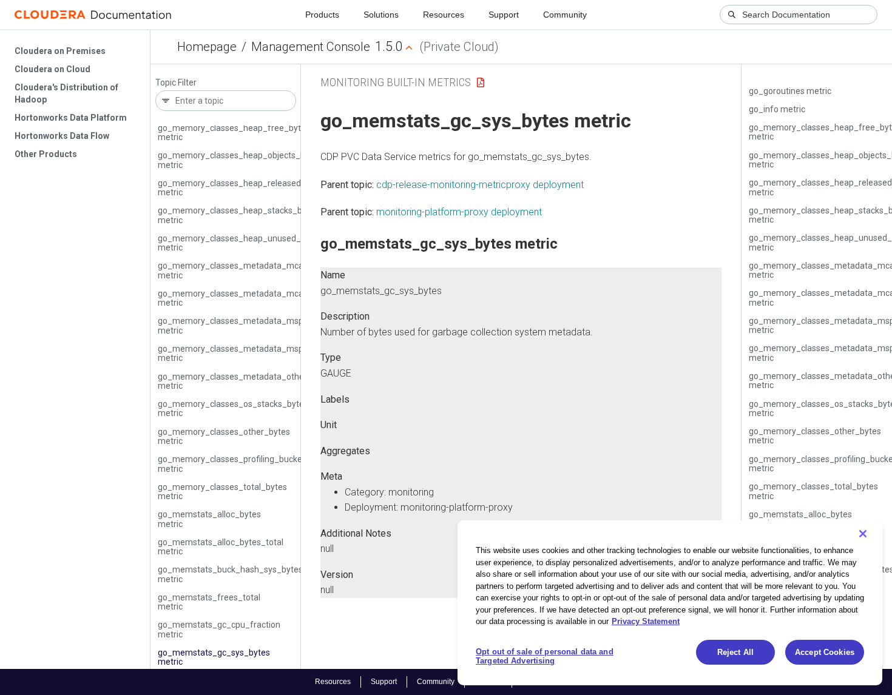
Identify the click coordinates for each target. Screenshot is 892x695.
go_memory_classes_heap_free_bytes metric (234, 132)
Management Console (310, 46)
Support (503, 14)
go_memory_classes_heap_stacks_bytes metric (238, 215)
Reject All (735, 652)
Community (565, 14)
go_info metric (777, 109)
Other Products (46, 154)
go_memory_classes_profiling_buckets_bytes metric (247, 463)
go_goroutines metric (790, 91)
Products (322, 14)
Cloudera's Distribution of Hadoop (66, 93)
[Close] (863, 533)
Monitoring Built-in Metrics (395, 82)
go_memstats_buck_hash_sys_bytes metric (230, 574)
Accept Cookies (824, 652)
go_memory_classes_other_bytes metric (224, 436)
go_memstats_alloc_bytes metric (209, 518)
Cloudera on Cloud (52, 69)
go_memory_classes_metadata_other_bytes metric (245, 381)
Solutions (381, 14)
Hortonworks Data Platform (71, 118)
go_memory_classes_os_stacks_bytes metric (233, 408)
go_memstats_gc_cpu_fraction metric (219, 629)
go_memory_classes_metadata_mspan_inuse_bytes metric (261, 353)
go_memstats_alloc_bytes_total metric (220, 546)
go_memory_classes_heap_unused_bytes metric (240, 242)
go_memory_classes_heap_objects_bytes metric (240, 159)
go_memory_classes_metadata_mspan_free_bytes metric (259, 325)
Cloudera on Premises (60, 51)
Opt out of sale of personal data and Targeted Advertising (544, 656)
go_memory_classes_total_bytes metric (222, 491)
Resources (443, 14)
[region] (670, 602)
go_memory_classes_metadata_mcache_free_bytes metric (261, 270)
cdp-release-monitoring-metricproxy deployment (480, 184)
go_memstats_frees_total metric (209, 602)
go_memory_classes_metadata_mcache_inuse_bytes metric (263, 298)
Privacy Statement (646, 621)
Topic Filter (176, 82)
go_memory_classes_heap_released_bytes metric (242, 187)
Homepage (207, 46)
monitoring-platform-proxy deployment (459, 212)
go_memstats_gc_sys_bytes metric (214, 657)
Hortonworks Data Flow (62, 136)
